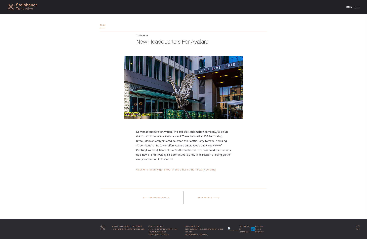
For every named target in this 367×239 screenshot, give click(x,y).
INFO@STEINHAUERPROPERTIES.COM (128, 229)
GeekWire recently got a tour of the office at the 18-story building (176, 169)
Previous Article (159, 198)
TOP (358, 229)
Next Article (205, 198)
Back (102, 25)
